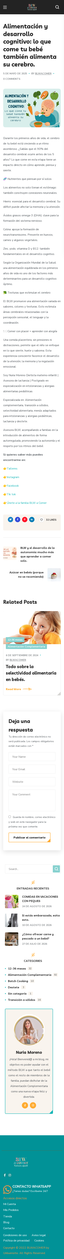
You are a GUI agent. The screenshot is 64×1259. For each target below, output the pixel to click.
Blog (6, 1222)
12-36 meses (15, 639)
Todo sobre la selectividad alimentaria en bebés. (31, 673)
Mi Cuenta (9, 1204)
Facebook (13, 486)
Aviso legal (39, 1235)
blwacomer (43, 73)
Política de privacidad (16, 1241)
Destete (16, 987)
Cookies (39, 1241)
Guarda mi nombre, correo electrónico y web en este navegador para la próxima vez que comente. (32, 821)
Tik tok (11, 494)
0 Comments (11, 79)
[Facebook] (4, 1175)
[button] (58, 7)
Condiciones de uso (15, 1235)
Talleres (12, 469)
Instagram (13, 477)
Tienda (7, 1216)
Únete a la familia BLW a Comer (27, 503)
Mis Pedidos (11, 1210)
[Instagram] (9, 1175)
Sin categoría (19, 993)
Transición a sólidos (24, 1000)
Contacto (9, 1228)
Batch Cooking (21, 981)
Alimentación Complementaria (26, 646)
